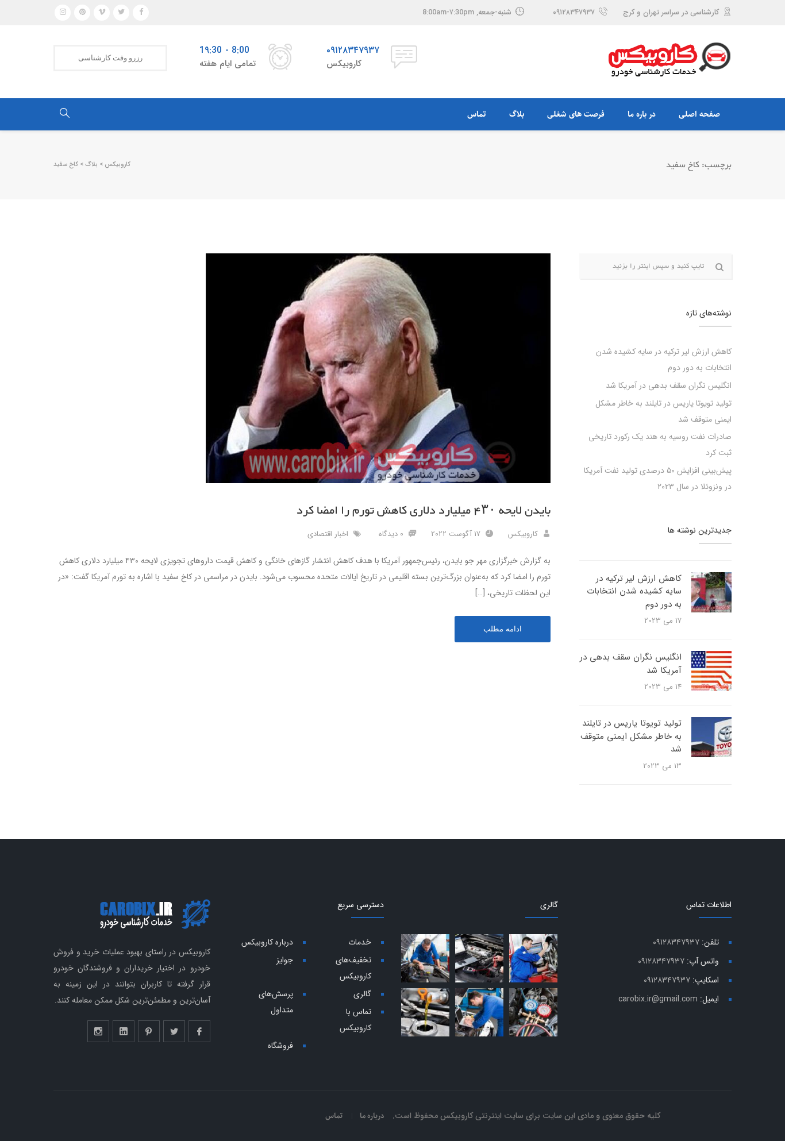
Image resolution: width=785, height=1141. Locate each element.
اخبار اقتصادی (327, 534)
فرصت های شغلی (576, 114)
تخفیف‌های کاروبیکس (353, 968)
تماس (476, 114)
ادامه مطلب (502, 628)
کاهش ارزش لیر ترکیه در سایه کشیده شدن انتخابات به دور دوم (634, 591)
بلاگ (516, 114)
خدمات (359, 942)
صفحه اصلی (699, 114)
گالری (362, 994)
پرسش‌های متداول (276, 1002)
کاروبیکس (523, 534)
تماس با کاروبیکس (355, 1019)
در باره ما (642, 114)
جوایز (284, 960)
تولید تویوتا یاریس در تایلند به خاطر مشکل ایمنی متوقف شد (631, 736)
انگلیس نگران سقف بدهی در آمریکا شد (669, 385)
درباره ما (372, 1115)
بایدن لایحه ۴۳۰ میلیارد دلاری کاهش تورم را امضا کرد (424, 511)
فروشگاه (280, 1045)
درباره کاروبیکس (267, 942)
